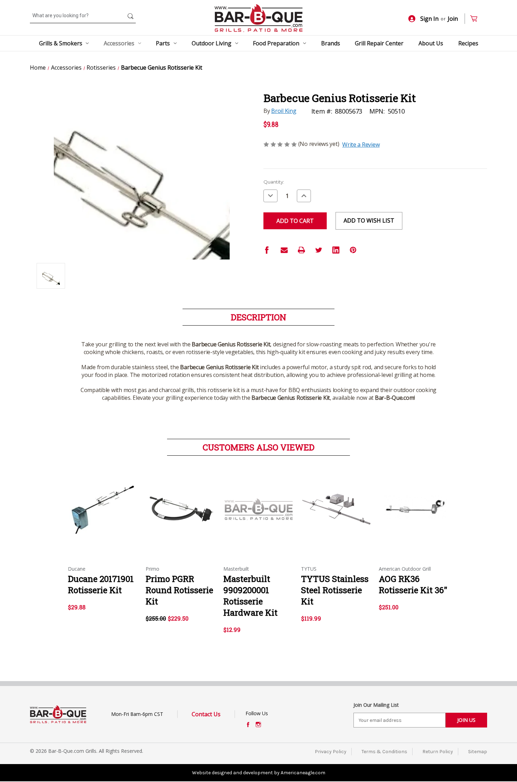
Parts (163, 43)
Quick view (101, 503)
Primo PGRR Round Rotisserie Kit (179, 590)
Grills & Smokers (60, 43)
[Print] (301, 250)
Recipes (468, 43)
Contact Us (206, 714)
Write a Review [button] (360, 144)
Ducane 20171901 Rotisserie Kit (101, 584)
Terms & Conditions (384, 752)
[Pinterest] (353, 250)
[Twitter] (318, 250)
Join (453, 19)
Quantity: (273, 182)
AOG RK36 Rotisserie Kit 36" (413, 584)
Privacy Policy (330, 752)
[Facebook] (266, 250)
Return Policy (437, 752)
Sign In (429, 19)
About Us (431, 43)
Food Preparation (276, 43)
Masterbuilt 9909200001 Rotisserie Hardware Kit (250, 595)
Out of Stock (103, 515)
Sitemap (477, 752)
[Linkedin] (335, 250)
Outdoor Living (211, 43)
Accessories (119, 43)
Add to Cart (181, 515)
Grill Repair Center (379, 43)
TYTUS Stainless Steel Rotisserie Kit (335, 590)
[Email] (284, 250)
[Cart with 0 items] (476, 18)
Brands (330, 43)
